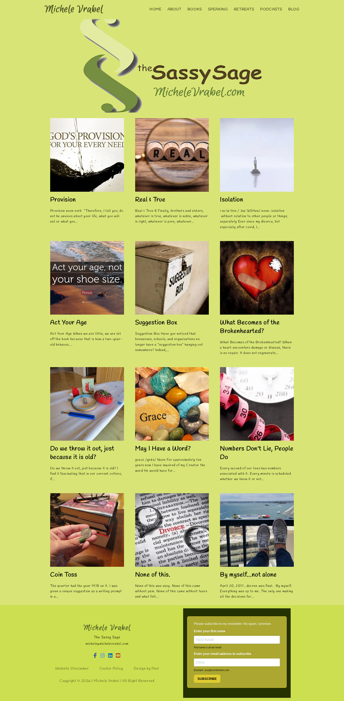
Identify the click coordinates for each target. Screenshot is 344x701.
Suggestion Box (156, 323)
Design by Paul (146, 668)
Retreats (244, 9)
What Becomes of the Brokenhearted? (250, 327)
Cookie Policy (111, 668)
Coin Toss (63, 575)
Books (195, 9)
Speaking (218, 9)
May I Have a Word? (163, 449)
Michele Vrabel (74, 9)
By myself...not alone (248, 575)
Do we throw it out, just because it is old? (82, 453)
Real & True (150, 200)
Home (155, 9)
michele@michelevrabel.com (107, 644)
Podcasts (271, 9)
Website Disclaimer (72, 668)
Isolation (231, 200)
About (175, 9)
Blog (293, 9)
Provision (63, 200)
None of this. (153, 575)
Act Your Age (68, 323)
